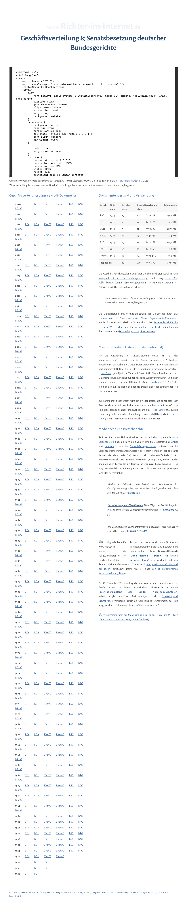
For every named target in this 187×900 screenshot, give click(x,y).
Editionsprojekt (138, 318)
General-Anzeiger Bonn (143, 446)
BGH (36, 204)
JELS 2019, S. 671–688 (136, 531)
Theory (57, 893)
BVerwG (60, 204)
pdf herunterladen (128, 180)
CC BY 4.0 (41, 893)
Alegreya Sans (147, 893)
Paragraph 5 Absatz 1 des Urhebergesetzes (122, 278)
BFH (27, 204)
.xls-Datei (106, 373)
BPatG (18, 208)
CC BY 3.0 (78, 893)
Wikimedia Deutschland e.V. (149, 327)
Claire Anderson (120, 893)
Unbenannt (105, 893)
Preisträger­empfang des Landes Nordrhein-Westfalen (138, 592)
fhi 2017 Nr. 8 (133, 493)
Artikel (174, 441)
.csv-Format (156, 382)
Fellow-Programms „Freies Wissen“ (137, 331)
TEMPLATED (69, 893)
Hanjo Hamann (22, 893)
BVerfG (47, 204)
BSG (71, 204)
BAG (80, 204)
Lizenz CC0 (171, 278)
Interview (109, 446)
